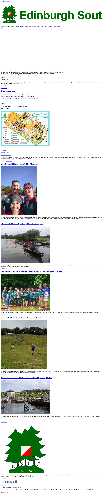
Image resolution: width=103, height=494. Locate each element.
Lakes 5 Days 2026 (19, 164)
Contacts (17, 26)
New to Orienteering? (6, 70)
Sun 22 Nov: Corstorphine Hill (7, 98)
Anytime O (33, 26)
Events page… (4, 103)
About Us (4, 422)
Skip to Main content (5, 1)
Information (21, 26)
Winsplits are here (4, 150)
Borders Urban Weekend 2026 (26, 378)
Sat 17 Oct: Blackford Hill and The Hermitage (11, 96)
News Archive (57, 26)
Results (29, 26)
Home (7, 26)
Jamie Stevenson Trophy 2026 (31, 271)
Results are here (4, 148)
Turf (49, 26)
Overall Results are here (6, 155)
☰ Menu (3, 26)
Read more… (4, 77)
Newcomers (12, 26)
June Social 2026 (21, 318)
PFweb (6, 492)
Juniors (38, 26)
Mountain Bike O (44, 26)
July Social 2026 (22, 224)
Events (26, 26)
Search (51, 26)
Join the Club (5, 79)
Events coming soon (8, 91)
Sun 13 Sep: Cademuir (6, 94)
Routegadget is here (5, 152)
